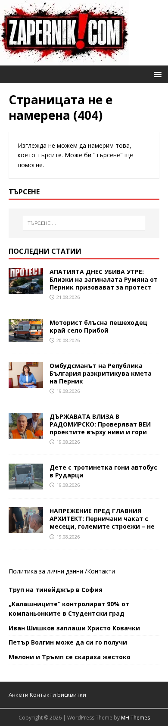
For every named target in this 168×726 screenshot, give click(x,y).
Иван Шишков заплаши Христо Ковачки (74, 628)
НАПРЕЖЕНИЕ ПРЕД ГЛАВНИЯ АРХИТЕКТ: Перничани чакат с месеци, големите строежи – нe (102, 518)
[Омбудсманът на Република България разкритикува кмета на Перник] (26, 382)
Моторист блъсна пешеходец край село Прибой (98, 326)
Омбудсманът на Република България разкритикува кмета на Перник (101, 373)
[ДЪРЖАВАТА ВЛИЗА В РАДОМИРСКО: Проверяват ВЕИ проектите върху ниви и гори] (26, 434)
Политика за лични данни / (48, 571)
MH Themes (135, 717)
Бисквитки (71, 694)
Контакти (101, 571)
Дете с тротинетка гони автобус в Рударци (103, 471)
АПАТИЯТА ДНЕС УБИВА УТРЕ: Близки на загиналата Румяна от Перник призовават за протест (104, 279)
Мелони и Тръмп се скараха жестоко (70, 657)
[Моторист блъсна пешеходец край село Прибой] (26, 336)
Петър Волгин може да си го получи (68, 642)
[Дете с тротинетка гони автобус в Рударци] (26, 484)
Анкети (18, 694)
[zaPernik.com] (64, 60)
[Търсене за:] (84, 223)
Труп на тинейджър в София (56, 590)
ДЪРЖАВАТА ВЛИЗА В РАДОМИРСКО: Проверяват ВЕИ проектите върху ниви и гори (100, 424)
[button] (156, 74)
